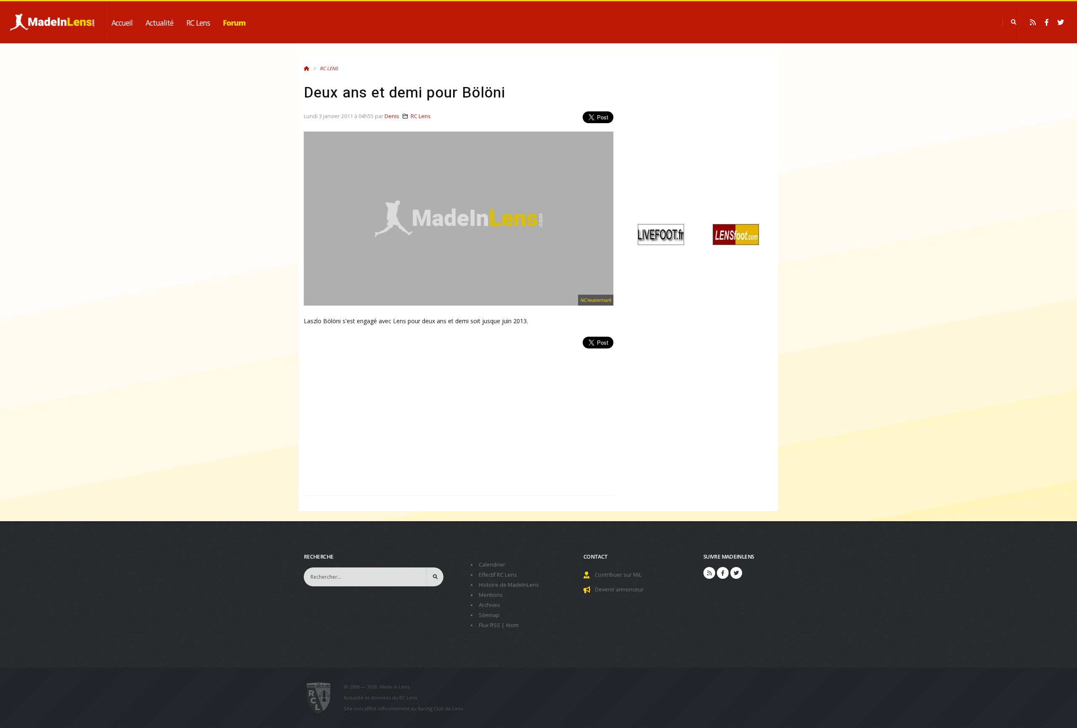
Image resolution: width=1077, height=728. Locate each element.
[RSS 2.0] (1033, 22)
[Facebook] (1047, 22)
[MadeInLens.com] (322, 698)
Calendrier (492, 564)
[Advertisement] (458, 417)
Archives (489, 605)
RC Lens (198, 23)
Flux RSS (489, 625)
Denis (392, 116)
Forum (234, 23)
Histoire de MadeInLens (509, 584)
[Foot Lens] (736, 234)
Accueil (122, 23)
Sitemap (489, 615)
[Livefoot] (661, 234)
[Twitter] (1060, 22)
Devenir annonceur (619, 589)
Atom (512, 625)
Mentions (491, 595)
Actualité (159, 23)
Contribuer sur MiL (618, 574)
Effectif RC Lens (498, 574)
